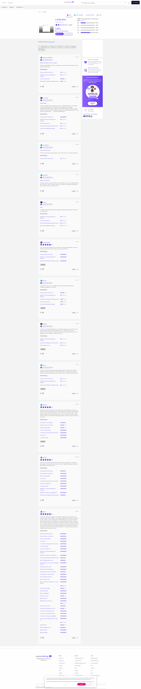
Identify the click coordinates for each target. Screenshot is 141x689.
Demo (76, 668)
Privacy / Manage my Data (95, 675)
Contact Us (93, 668)
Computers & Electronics (59, 22)
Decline (90, 684)
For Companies (136, 2)
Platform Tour (61, 658)
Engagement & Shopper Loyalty (80, 663)
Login (92, 670)
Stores (39, 11)
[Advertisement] (92, 48)
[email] (89, 116)
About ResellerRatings (95, 660)
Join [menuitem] (125, 2)
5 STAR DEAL (60, 19)
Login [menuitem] (129, 2)
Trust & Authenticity (94, 663)
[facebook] (84, 116)
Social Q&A (61, 665)
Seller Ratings (61, 660)
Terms (92, 665)
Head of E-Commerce (78, 675)
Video (60, 670)
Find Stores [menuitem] (4, 2)
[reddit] (88, 116)
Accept (81, 684)
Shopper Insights (78, 665)
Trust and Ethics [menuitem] (10, 2)
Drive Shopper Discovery (79, 658)
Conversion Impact (78, 660)
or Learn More (93, 82)
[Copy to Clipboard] (91, 116)
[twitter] (86, 116)
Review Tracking (62, 675)
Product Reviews (62, 663)
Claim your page (92, 103)
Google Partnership (94, 658)
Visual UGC (61, 668)
